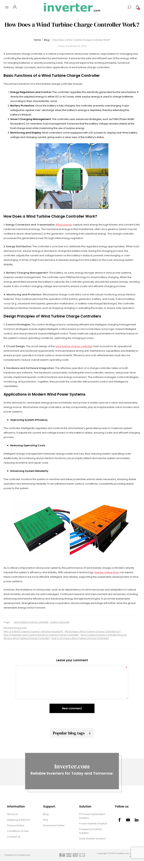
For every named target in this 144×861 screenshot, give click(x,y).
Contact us (13, 836)
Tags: (7, 622)
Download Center (54, 825)
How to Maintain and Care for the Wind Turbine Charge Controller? (41, 634)
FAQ (45, 820)
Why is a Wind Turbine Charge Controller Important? (33, 631)
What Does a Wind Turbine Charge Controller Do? (93, 631)
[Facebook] (119, 820)
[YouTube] (128, 820)
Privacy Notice (15, 825)
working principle (59, 622)
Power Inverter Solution (93, 823)
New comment (72, 708)
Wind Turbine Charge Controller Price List (104, 634)
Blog (46, 814)
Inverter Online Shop (106, 572)
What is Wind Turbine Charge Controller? (27, 638)
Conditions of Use (17, 831)
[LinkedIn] (136, 820)
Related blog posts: (15, 628)
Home (37, 39)
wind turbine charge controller (73, 346)
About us (12, 814)
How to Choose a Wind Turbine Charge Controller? (80, 638)
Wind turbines (64, 224)
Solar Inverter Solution (92, 838)
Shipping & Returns (18, 820)
